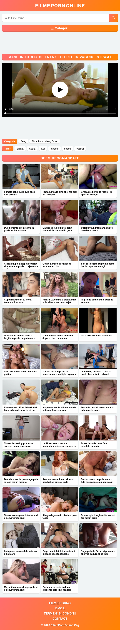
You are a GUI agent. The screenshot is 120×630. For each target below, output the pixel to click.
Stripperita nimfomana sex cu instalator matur (97, 229)
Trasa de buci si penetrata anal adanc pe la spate (97, 408)
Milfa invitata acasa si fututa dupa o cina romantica (57, 337)
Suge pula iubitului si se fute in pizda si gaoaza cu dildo (59, 552)
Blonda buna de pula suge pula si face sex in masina (21, 480)
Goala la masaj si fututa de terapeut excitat (56, 265)
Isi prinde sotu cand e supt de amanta (97, 301)
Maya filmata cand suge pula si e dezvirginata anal (21, 588)
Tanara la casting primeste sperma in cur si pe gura (18, 444)
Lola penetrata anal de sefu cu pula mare (20, 552)
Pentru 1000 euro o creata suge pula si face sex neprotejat (59, 301)
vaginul (80, 148)
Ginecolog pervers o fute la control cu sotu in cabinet (95, 372)
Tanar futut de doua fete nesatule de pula (94, 444)
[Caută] (113, 18)
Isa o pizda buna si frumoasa (96, 335)
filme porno (60, 603)
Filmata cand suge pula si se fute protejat (19, 193)
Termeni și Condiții (60, 613)
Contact (59, 618)
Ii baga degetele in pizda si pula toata (59, 516)
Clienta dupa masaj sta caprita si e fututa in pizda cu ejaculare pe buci (21, 266)
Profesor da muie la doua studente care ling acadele (56, 588)
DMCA (60, 608)
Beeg (23, 141)
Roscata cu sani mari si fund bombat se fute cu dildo (57, 480)
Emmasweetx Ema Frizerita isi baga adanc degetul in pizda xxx (20, 410)
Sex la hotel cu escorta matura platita (20, 372)
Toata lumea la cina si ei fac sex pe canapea (59, 193)
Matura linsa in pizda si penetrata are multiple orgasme (59, 372)
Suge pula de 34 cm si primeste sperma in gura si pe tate (98, 552)
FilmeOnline (60, 5)
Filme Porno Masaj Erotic (45, 141)
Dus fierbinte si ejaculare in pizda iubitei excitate (19, 229)
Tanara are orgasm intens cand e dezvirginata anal (21, 516)
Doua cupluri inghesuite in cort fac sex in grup (98, 516)
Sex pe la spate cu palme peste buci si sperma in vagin (97, 265)
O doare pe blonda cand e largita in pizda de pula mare (19, 337)
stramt (67, 148)
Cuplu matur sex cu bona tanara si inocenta (17, 301)
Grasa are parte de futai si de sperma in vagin (96, 193)
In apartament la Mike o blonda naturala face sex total (59, 408)
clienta (20, 148)
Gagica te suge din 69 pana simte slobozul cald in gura (57, 229)
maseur (54, 148)
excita (32, 148)
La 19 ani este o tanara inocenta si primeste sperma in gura (59, 446)
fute (43, 148)
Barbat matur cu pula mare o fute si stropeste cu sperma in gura (97, 482)
